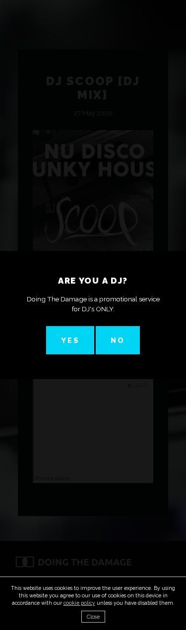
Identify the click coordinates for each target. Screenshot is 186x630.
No (118, 340)
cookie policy (79, 603)
